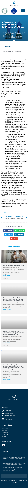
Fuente (4, 212)
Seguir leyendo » (7, 275)
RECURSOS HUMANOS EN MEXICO (13, 265)
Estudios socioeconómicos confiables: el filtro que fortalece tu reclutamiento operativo (13, 333)
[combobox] (14, 476)
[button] (23, 10)
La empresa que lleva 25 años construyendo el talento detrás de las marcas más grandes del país (13, 299)
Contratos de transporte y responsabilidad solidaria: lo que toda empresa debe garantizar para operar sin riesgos (13, 367)
